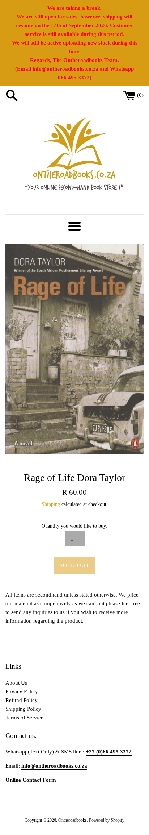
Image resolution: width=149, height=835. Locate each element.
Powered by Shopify (106, 820)
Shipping (51, 504)
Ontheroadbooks (72, 820)
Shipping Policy (23, 709)
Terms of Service (24, 717)
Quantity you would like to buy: (74, 526)
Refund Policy (21, 700)
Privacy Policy (21, 691)
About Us (16, 683)
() (140, 95)
